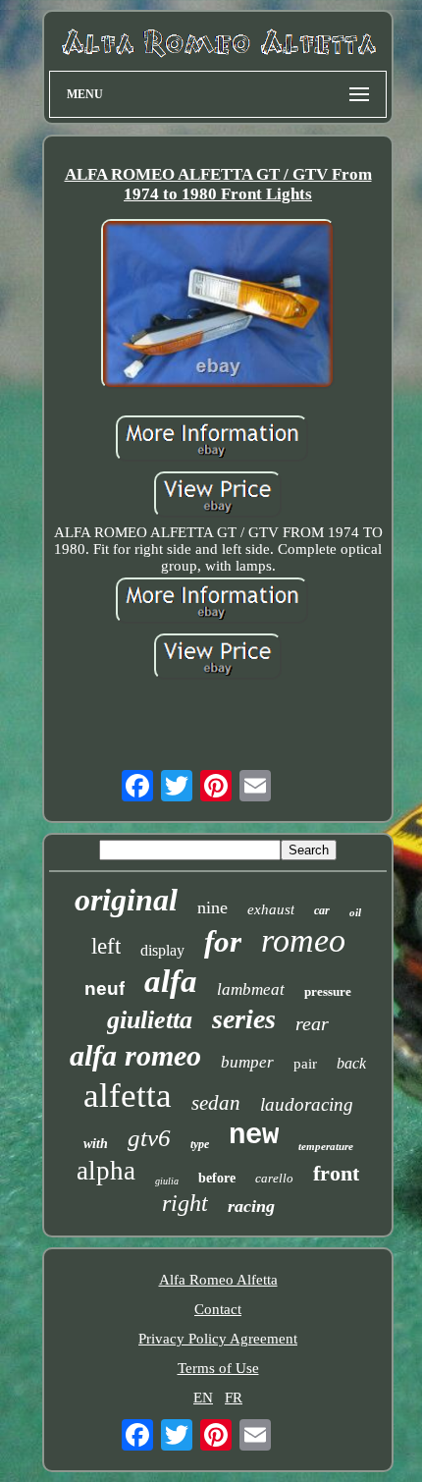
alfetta (127, 1095)
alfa (170, 981)
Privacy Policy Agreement (217, 1338)
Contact (217, 1309)
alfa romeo (135, 1055)
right (185, 1203)
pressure (327, 991)
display (162, 950)
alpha (106, 1170)
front (336, 1173)
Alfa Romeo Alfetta (218, 1280)
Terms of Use (218, 1368)
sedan (215, 1103)
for (222, 941)
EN (203, 1397)
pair (305, 1063)
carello (274, 1178)
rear (312, 1023)
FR (233, 1397)
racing (251, 1206)
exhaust (270, 909)
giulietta (149, 1020)
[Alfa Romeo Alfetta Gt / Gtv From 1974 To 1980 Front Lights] (217, 306)
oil (355, 912)
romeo (303, 940)
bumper (247, 1062)
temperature (325, 1146)
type (199, 1144)
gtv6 (149, 1138)
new (254, 1136)
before (217, 1178)
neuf (104, 988)
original (126, 899)
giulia (167, 1181)
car (322, 910)
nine (212, 907)
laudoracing (306, 1104)
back (351, 1063)
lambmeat (251, 989)
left (106, 946)
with (95, 1143)
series (244, 1019)
